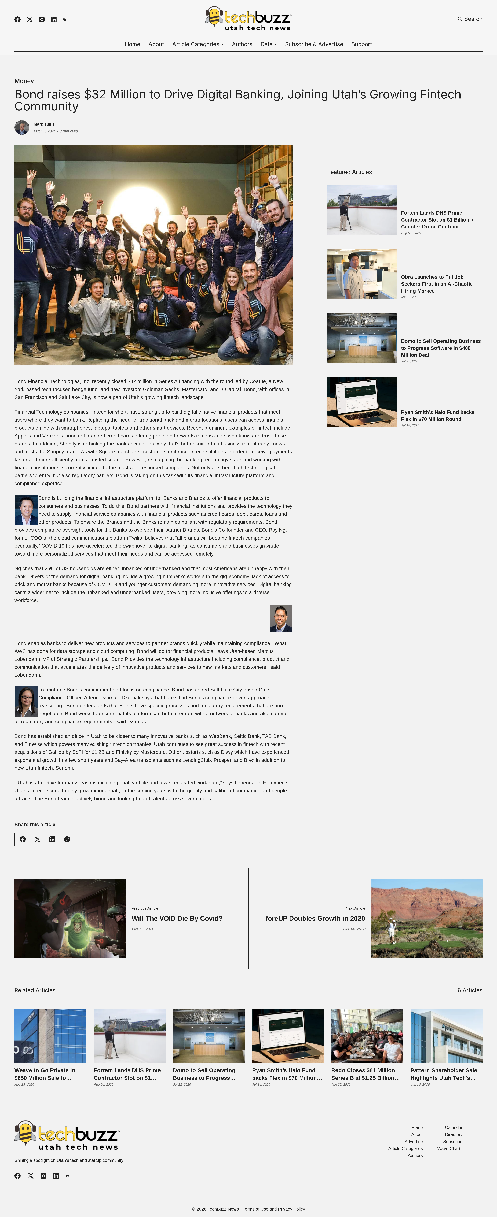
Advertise (414, 1141)
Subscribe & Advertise (314, 44)
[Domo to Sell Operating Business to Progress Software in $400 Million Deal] (209, 1036)
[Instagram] (42, 19)
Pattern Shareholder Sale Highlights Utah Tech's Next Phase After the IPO (444, 1074)
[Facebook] (17, 19)
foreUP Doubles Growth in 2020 (315, 918)
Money (24, 81)
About (156, 44)
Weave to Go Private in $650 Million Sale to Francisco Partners (44, 1074)
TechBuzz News (223, 1209)
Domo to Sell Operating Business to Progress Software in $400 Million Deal (441, 348)
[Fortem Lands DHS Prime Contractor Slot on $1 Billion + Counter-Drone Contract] (130, 1036)
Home (132, 44)
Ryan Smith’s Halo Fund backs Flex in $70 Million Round (438, 415)
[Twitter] (30, 19)
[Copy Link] (67, 839)
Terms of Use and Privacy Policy (274, 1209)
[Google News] (64, 19)
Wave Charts (450, 1148)
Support (361, 44)
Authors (242, 44)
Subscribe (453, 1141)
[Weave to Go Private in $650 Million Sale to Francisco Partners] (50, 1036)
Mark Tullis (44, 124)
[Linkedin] (54, 19)
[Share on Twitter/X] (38, 839)
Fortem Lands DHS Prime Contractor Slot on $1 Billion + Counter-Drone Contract (437, 220)
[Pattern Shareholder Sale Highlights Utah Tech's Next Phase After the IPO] (447, 1036)
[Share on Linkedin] (52, 839)
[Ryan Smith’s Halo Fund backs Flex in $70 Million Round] (288, 1036)
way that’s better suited (183, 444)
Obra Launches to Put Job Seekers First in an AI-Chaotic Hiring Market (437, 284)
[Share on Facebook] (23, 839)
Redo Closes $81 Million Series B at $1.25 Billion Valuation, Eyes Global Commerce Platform (363, 1074)
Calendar (454, 1127)
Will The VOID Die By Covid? (177, 918)
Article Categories (405, 1148)
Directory (454, 1134)
